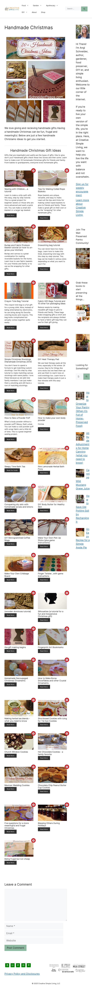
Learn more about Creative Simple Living (82, 207)
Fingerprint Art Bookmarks (50, 647)
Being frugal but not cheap (17, 859)
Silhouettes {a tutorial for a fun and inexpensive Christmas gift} (50, 613)
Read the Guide (12, 470)
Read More (10, 215)
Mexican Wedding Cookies (17, 785)
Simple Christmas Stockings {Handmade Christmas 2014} (18, 360)
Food (24, 5)
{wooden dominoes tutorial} (17, 611)
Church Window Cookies (16, 752)
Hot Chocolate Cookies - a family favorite (50, 753)
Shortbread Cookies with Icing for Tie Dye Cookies (52, 719)
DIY (23, 12)
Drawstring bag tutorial (49, 245)
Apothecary (50, 5)
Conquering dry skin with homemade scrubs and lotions (18, 505)
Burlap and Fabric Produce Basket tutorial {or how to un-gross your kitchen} (18, 247)
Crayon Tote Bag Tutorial (16, 301)
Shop (43, 12)
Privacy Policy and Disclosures (22, 973)
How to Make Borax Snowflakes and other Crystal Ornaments (52, 680)
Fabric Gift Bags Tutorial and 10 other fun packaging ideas (51, 302)
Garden (36, 5)
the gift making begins (15, 647)
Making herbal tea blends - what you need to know (17, 719)
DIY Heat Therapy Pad (48, 359)
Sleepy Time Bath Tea (14, 466)
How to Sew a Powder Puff (17, 418)
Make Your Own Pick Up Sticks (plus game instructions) (49, 540)
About (34, 12)
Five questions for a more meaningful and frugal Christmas (16, 825)
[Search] (84, 9)
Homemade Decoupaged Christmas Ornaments (16, 679)
